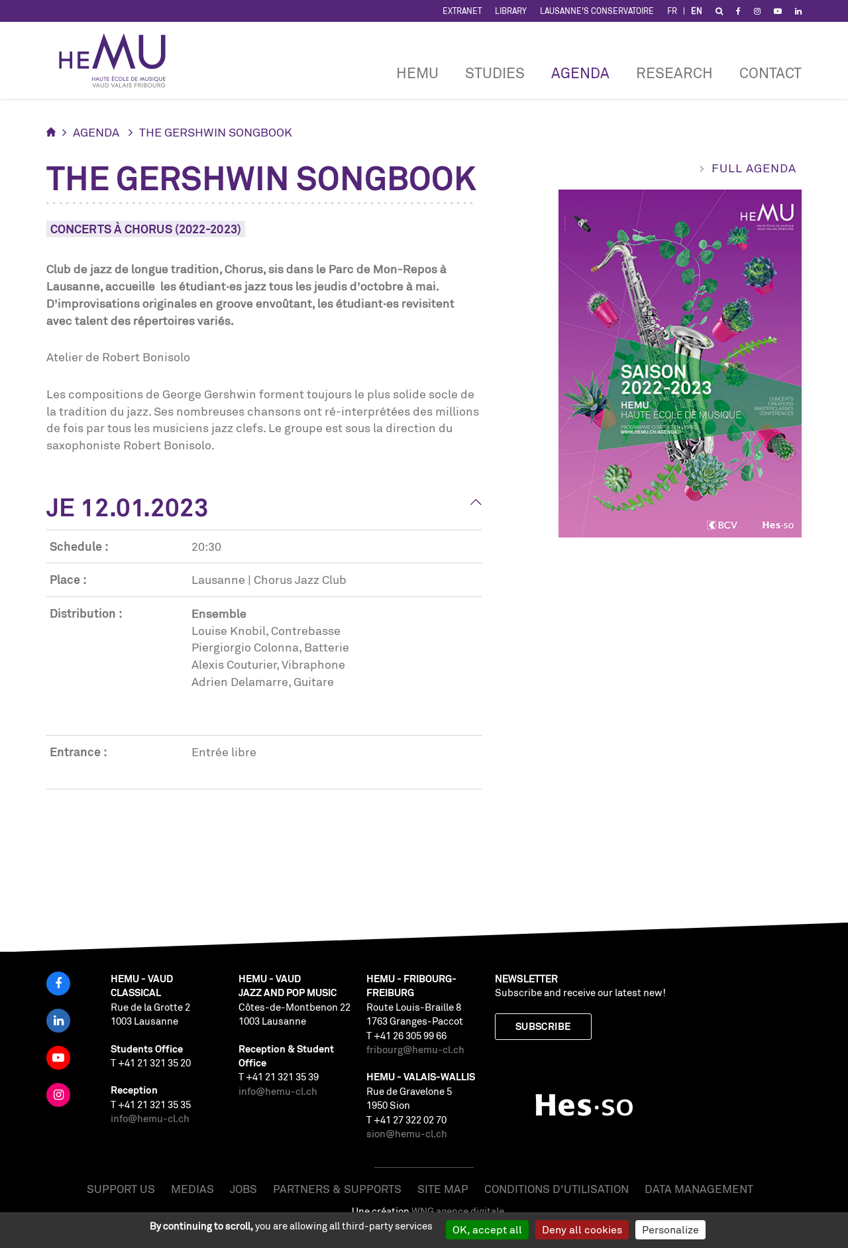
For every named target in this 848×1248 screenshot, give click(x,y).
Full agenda (754, 167)
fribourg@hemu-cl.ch (415, 1049)
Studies (495, 73)
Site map (442, 1189)
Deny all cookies (582, 1229)
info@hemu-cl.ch (150, 1118)
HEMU (417, 73)
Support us (121, 1189)
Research (674, 73)
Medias (192, 1189)
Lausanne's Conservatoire (597, 11)
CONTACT (770, 73)
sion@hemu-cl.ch (406, 1133)
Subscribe (543, 1026)
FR (672, 11)
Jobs (243, 1189)
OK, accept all (487, 1229)
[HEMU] (118, 60)
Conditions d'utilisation (556, 1189)
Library (511, 11)
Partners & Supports (337, 1189)
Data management (699, 1189)
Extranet (462, 11)
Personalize (670, 1229)
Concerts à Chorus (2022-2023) (145, 228)
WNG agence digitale (457, 1211)
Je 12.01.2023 (127, 507)
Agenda (580, 73)
